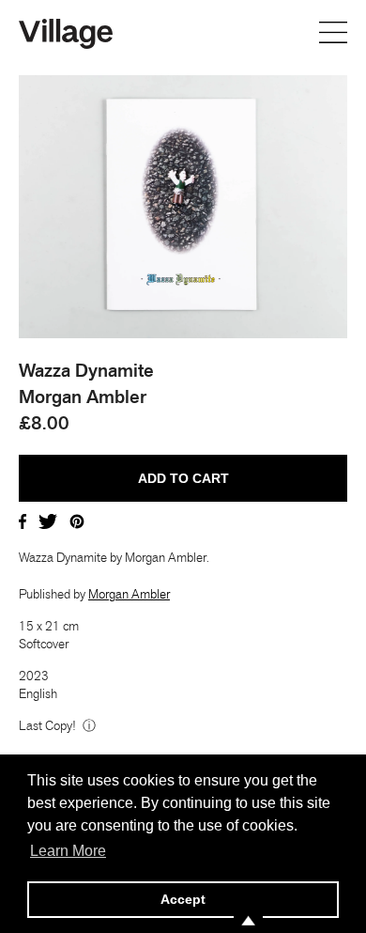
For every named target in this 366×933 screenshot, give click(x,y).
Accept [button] (183, 899)
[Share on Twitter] (47, 519)
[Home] (66, 31)
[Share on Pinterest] (76, 519)
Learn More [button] (68, 851)
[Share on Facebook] (22, 519)
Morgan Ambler (129, 593)
